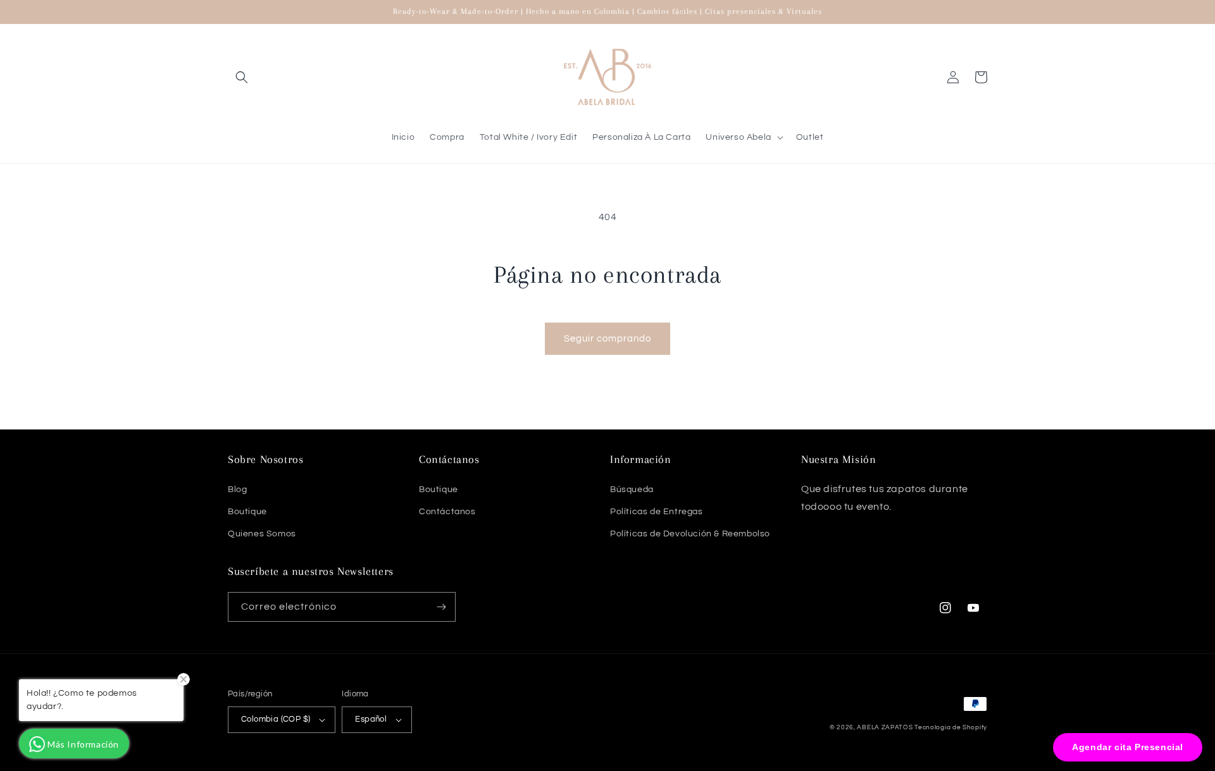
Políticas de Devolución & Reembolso (690, 533)
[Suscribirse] (441, 607)
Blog (237, 489)
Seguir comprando (607, 338)
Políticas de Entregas (656, 511)
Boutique (247, 511)
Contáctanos (447, 511)
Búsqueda (632, 489)
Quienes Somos (262, 533)
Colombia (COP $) (275, 719)
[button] (242, 77)
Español (371, 719)
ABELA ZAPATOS (885, 727)
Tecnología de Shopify (950, 727)
